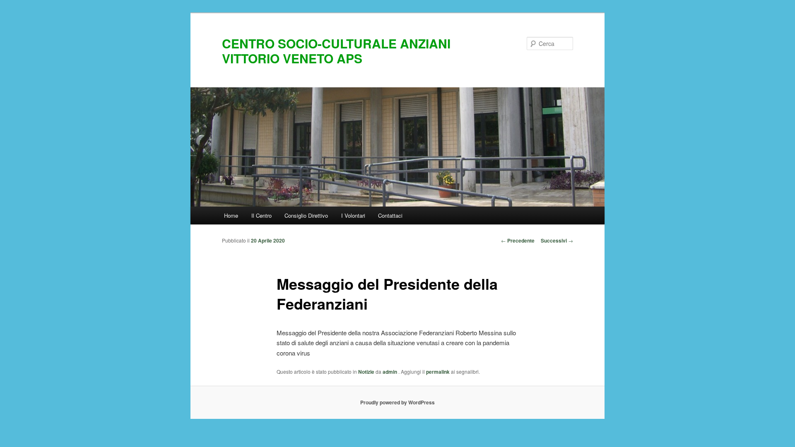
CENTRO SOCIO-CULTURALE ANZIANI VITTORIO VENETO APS (336, 50)
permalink (438, 371)
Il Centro (261, 215)
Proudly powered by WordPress (397, 402)
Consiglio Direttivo (306, 215)
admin (390, 371)
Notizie (366, 371)
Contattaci (390, 215)
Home (231, 215)
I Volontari (353, 215)
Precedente (518, 240)
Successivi (557, 240)
